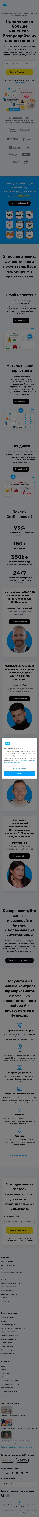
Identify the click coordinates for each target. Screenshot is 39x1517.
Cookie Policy (24, 760)
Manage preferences (19, 768)
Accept (19, 773)
